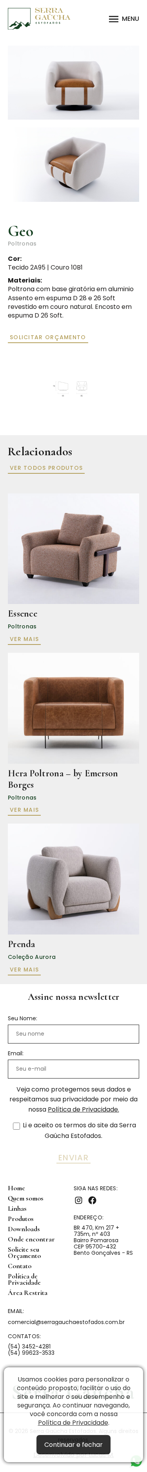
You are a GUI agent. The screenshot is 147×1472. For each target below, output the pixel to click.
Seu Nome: (22, 1018)
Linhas (17, 1208)
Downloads (24, 1229)
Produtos (21, 1219)
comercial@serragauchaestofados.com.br (66, 1322)
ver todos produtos (46, 468)
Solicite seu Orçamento (24, 1252)
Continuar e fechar (73, 1444)
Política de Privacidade (73, 1422)
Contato (19, 1266)
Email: (16, 1053)
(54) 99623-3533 (31, 1353)
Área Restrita (27, 1293)
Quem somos (26, 1198)
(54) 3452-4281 (29, 1346)
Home (16, 1188)
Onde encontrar (31, 1239)
